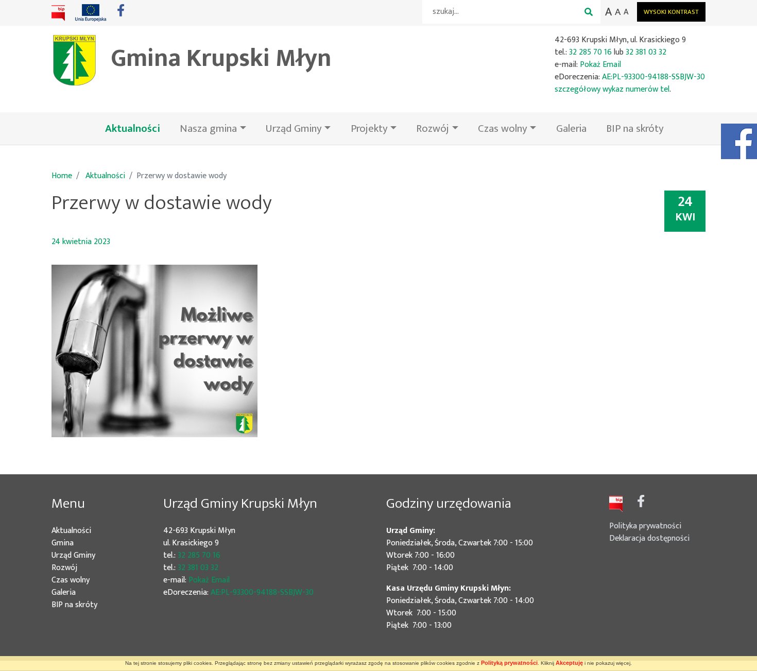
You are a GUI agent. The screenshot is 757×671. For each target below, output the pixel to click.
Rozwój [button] (432, 128)
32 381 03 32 (646, 52)
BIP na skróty (635, 128)
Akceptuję (569, 663)
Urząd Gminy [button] (294, 128)
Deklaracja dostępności (649, 538)
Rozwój (79, 568)
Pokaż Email (600, 65)
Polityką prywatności (509, 663)
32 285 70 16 (590, 52)
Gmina (77, 543)
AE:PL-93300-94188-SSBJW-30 (653, 77)
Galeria (571, 128)
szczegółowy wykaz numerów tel (612, 89)
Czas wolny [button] (502, 128)
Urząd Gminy (88, 555)
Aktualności (137, 128)
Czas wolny (85, 580)
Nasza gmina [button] (208, 128)
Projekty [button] (369, 128)
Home (61, 176)
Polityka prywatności (645, 526)
